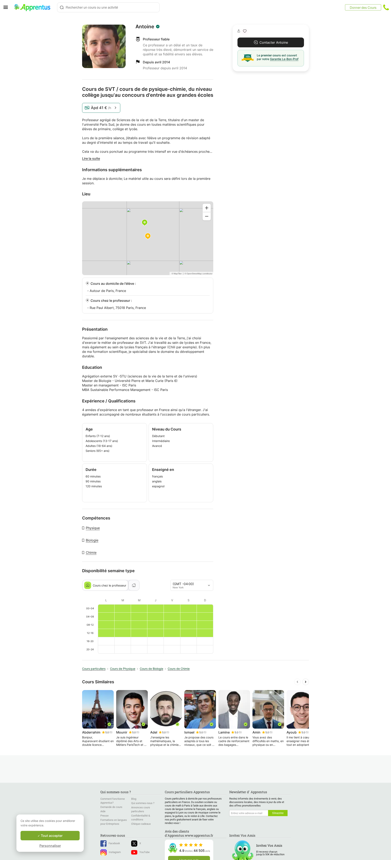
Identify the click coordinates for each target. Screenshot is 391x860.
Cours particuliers (93, 668)
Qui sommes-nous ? (142, 803)
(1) (110, 732)
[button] (245, 31)
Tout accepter (51, 836)
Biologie (92, 540)
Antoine (144, 26)
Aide (102, 811)
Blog (133, 798)
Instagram (115, 852)
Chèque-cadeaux (141, 823)
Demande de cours (111, 807)
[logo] (34, 7)
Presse (104, 815)
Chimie (91, 552)
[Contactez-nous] (386, 7)
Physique (93, 528)
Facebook (114, 843)
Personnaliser (50, 846)
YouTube (144, 852)
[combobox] (108, 7)
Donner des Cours (363, 7)
